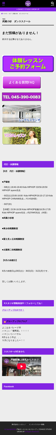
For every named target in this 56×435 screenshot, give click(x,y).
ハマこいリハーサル (11, 334)
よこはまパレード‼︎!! (11, 327)
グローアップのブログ (16, 321)
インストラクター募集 (36, 424)
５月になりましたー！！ (13, 340)
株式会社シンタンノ (19, 424)
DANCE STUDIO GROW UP (28, 9)
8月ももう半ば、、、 (12, 337)
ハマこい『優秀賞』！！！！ (15, 331)
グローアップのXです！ (13, 310)
